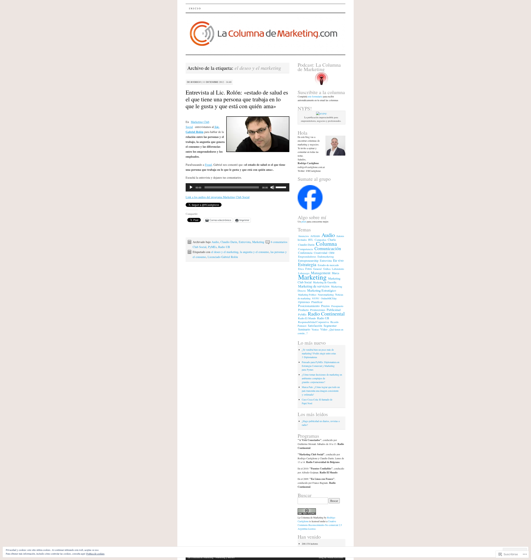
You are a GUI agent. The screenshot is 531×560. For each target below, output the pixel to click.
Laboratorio (338, 269)
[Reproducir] (191, 187)
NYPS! (315, 298)
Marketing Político (307, 294)
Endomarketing (326, 256)
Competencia (305, 249)
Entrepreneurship (308, 261)
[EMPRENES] (310, 209)
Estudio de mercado (328, 265)
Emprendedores (307, 256)
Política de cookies (95, 553)
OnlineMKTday (329, 298)
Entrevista (245, 242)
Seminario (304, 329)
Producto (303, 310)
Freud (208, 165)
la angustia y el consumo (254, 252)
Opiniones (304, 302)
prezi (304, 221)
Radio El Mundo (307, 318)
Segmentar (330, 326)
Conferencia (305, 253)
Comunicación (327, 248)
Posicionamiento (309, 305)
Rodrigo (196, 82)
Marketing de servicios (314, 286)
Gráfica (326, 268)
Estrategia (307, 264)
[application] (237, 187)
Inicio (195, 8)
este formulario (315, 96)
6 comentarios (279, 242)
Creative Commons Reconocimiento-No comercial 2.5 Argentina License (320, 524)
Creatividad (320, 253)
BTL (310, 240)
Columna (326, 243)
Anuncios (303, 236)
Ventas (315, 329)
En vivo (338, 260)
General (317, 269)
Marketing (312, 276)
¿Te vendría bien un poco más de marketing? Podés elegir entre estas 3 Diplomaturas (319, 353)
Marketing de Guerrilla (324, 282)
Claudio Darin (228, 242)
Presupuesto (337, 306)
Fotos (308, 269)
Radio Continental (326, 313)
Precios (325, 306)
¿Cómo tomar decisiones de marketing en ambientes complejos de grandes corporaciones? (322, 378)
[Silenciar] (272, 187)
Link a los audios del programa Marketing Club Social (218, 197)
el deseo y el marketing (224, 252)
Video (323, 329)
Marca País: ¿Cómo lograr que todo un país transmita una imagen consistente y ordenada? (321, 390)
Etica (301, 269)
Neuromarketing (326, 294)
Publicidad (334, 310)
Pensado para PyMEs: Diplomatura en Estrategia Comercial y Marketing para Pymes (320, 365)
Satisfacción (315, 326)
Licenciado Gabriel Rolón (223, 257)
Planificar (317, 302)
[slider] (281, 187)
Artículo (315, 236)
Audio (215, 242)
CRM (331, 252)
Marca (335, 273)
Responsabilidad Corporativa (313, 322)
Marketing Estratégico (321, 290)
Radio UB (224, 247)
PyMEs (212, 247)
